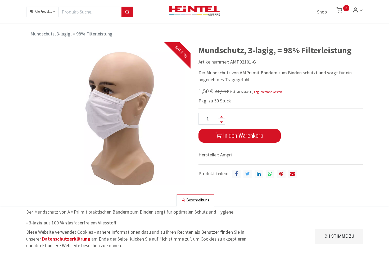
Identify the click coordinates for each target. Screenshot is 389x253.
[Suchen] (127, 12)
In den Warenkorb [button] (242, 135)
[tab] (195, 200)
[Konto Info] (357, 10)
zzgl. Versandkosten (268, 92)
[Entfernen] (221, 121)
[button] (42, 12)
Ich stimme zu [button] (338, 236)
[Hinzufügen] (221, 116)
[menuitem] (322, 11)
